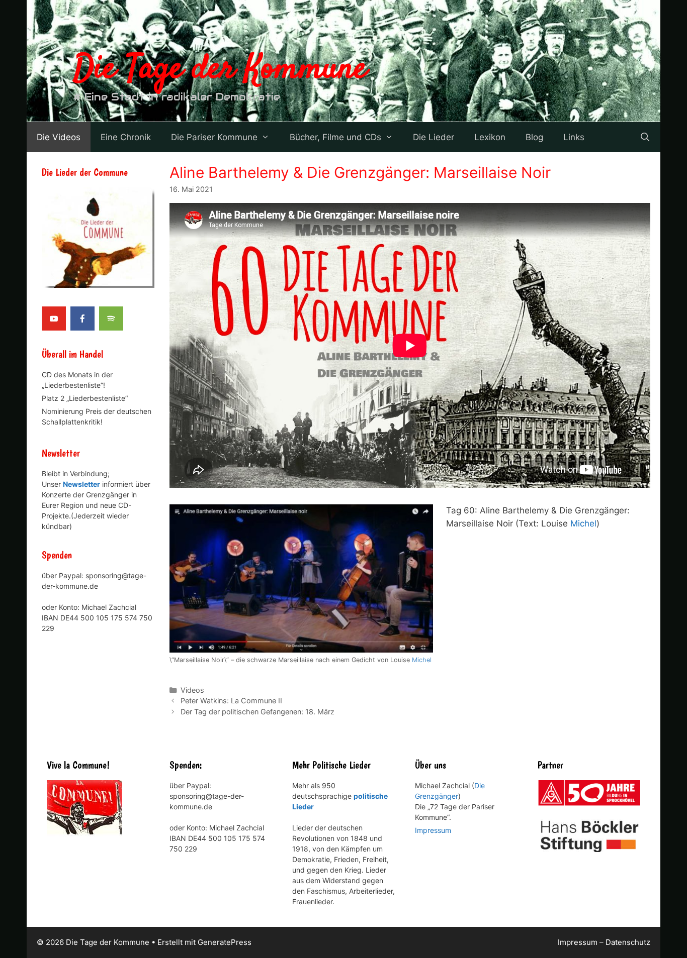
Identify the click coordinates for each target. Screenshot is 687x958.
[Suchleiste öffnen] (644, 137)
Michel (422, 660)
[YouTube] (54, 318)
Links (573, 137)
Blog (534, 137)
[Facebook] (82, 318)
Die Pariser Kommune (214, 137)
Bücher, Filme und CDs (335, 137)
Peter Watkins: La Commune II (231, 700)
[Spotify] (111, 318)
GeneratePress (224, 942)
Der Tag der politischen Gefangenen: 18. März (257, 711)
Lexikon (489, 137)
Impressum (433, 830)
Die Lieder (433, 137)
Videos (192, 690)
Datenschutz (628, 942)
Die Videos (58, 137)
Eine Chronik (126, 137)
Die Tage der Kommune (220, 69)
